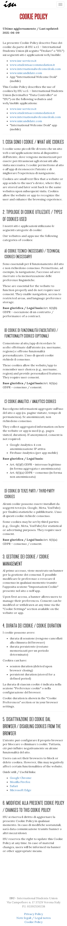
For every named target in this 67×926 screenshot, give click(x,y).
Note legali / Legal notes (33, 918)
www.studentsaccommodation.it (32, 65)
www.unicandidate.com (26, 73)
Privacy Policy (33, 914)
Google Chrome (20, 778)
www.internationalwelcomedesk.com (35, 69)
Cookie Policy (33, 922)
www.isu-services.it (23, 60)
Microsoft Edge (20, 790)
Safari (14, 786)
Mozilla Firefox (20, 782)
